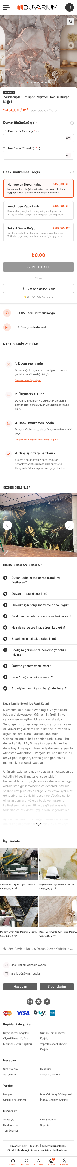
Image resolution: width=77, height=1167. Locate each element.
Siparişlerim (10, 1069)
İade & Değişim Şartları (54, 1099)
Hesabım (45, 1069)
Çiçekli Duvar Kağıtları (16, 1038)
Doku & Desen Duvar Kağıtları (46, 948)
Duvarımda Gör (41, 288)
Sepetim (45, 1125)
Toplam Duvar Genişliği (18, 131)
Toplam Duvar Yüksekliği (19, 148)
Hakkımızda (10, 1125)
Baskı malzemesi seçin (21, 172)
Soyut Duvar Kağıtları (16, 1033)
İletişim (7, 1094)
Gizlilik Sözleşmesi (14, 1099)
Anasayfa (9, 1119)
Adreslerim (10, 1074)
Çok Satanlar (48, 1119)
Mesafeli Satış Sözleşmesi (56, 1094)
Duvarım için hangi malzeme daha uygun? (36, 439)
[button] (70, 21)
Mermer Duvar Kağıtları (17, 1044)
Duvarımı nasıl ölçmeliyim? (28, 380)
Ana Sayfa (15, 948)
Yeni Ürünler (10, 1130)
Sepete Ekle (38, 267)
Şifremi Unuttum (50, 1074)
